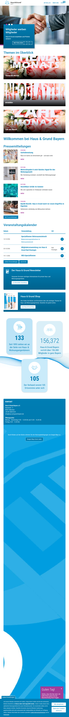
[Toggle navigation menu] (64, 2)
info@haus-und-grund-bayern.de (14, 414)
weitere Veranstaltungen (11, 262)
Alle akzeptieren (59, 704)
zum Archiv (23, 262)
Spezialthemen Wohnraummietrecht (34, 236)
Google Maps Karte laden (34, 439)
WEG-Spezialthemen (28, 255)
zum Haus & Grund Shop (28, 307)
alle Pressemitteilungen (11, 217)
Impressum (6, 714)
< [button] (26, 43)
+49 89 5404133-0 (10, 412)
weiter (22, 159)
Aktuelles (47, 3)
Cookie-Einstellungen (8, 697)
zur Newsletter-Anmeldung (20, 283)
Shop (62, 3)
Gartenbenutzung (27, 152)
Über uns (56, 3)
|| (28, 43)
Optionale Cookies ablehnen (59, 709)
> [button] (31, 43)
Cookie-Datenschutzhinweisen (37, 712)
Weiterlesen (18, 43)
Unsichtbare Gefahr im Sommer (32, 187)
